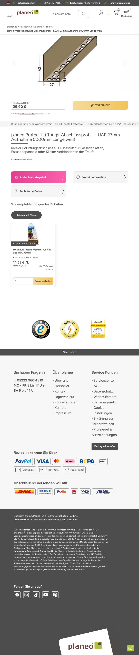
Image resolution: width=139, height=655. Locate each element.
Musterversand (85, 3)
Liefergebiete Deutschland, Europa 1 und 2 (33, 551)
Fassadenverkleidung (31, 26)
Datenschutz (103, 391)
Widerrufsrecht (105, 397)
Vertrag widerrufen (104, 446)
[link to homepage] (27, 12)
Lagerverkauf (64, 397)
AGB (97, 386)
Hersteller (62, 386)
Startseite (12, 26)
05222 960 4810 (52, 3)
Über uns (61, 380)
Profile (48, 26)
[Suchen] (83, 13)
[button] (8, 3)
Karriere (60, 408)
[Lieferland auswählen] (8, 3)
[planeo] (85, 646)
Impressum (63, 413)
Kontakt (61, 391)
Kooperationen (66, 402)
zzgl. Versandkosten (27, 114)
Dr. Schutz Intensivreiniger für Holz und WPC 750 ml (32, 251)
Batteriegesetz (105, 402)
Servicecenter (104, 380)
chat (26, 3)
